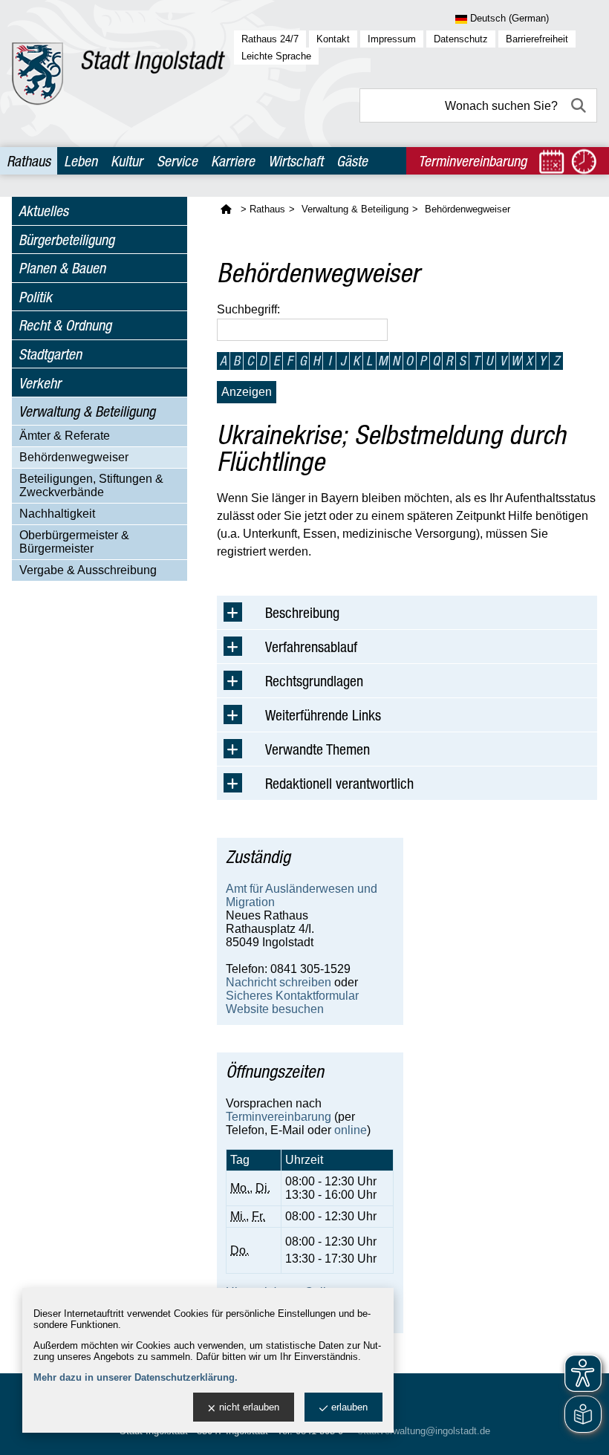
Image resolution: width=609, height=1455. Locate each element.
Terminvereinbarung (278, 1116)
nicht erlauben (249, 1407)
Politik (35, 296)
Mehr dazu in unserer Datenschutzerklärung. (135, 1377)
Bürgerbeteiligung (66, 239)
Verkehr (40, 382)
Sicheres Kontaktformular (292, 995)
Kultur (127, 160)
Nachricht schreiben (278, 982)
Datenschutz (461, 39)
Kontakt (333, 39)
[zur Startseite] (118, 73)
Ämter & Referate (64, 435)
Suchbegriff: (248, 309)
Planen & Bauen (62, 267)
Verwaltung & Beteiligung (87, 411)
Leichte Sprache (276, 56)
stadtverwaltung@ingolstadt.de (424, 1430)
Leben (80, 160)
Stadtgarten (50, 353)
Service (177, 160)
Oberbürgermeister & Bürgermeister (74, 542)
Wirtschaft (295, 160)
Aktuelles (43, 210)
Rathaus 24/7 (270, 39)
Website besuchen (275, 1009)
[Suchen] (580, 105)
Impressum (392, 39)
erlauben (349, 1407)
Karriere (233, 160)
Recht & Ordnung (65, 324)
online (350, 1130)
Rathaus (29, 160)
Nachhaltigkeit (57, 513)
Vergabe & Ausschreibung (88, 570)
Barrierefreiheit (537, 39)
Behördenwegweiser (73, 457)
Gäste (352, 160)
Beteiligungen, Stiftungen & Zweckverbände (91, 485)
